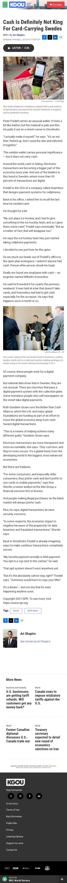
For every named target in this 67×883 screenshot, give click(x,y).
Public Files (11, 823)
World (16, 610)
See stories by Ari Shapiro (35, 641)
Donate (57, 4)
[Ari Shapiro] (10, 638)
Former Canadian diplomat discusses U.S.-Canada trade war (18, 735)
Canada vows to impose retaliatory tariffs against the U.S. (47, 697)
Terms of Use (12, 810)
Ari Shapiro (19, 35)
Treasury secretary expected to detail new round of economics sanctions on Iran (47, 739)
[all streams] (63, 879)
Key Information (14, 816)
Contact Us (11, 850)
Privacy (9, 830)
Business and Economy (16, 687)
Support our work (14, 843)
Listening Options (14, 836)
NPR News (33, 610)
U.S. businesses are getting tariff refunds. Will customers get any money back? (19, 699)
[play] (5, 879)
